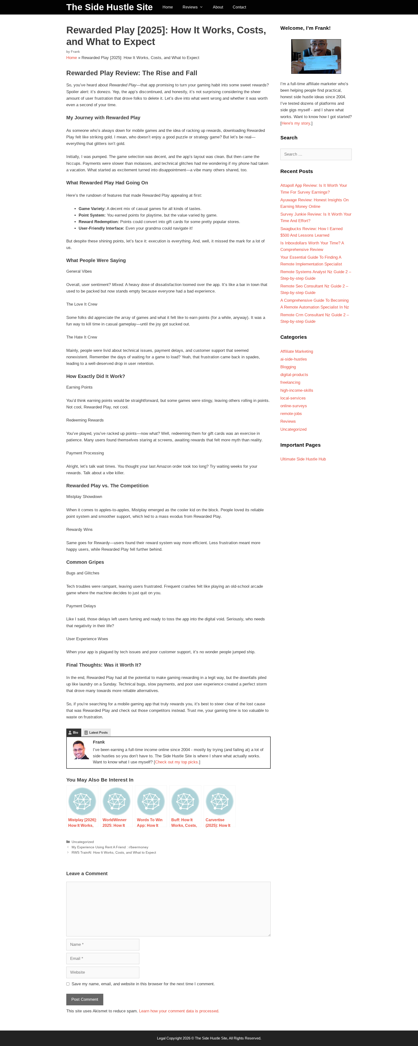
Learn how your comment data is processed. (179, 1011)
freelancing (290, 382)
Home (168, 7)
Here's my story (296, 123)
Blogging (288, 367)
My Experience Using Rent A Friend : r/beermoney (110, 847)
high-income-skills (296, 390)
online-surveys (293, 406)
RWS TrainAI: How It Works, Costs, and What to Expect (114, 852)
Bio (75, 732)
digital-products (294, 374)
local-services (293, 398)
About (218, 7)
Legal (161, 1038)
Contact (239, 7)
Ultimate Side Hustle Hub (303, 459)
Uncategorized (83, 842)
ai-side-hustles (293, 359)
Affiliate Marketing (296, 351)
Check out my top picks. (177, 762)
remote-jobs (291, 413)
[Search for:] (316, 154)
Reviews (190, 7)
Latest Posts (98, 732)
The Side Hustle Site (109, 7)
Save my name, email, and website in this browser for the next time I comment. (143, 984)
